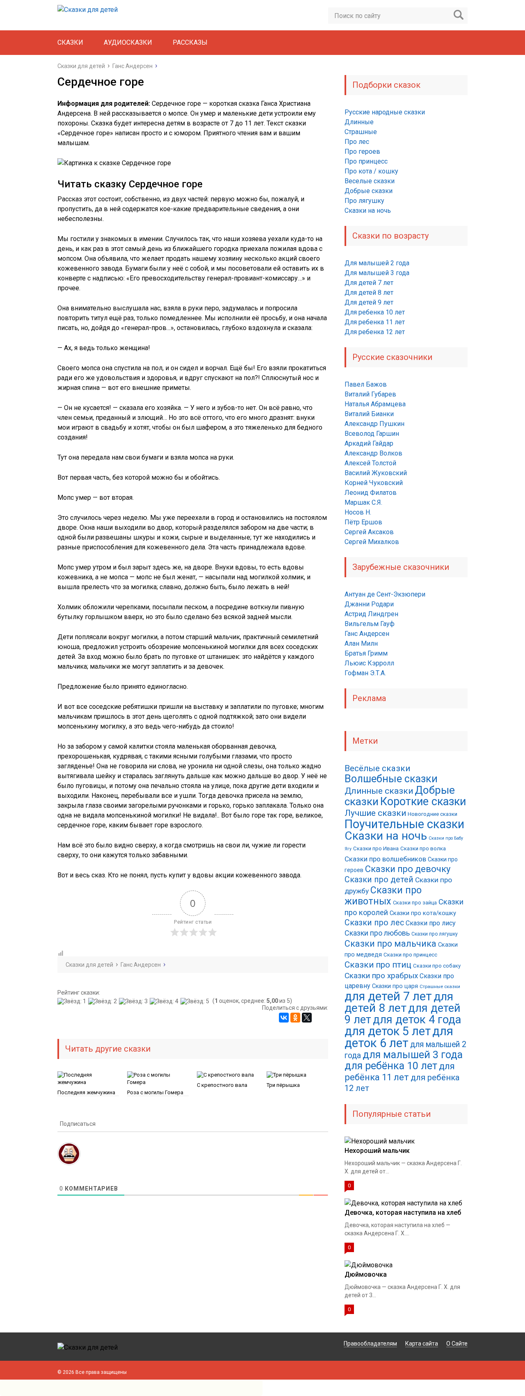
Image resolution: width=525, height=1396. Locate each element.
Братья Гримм (366, 653)
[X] (307, 1018)
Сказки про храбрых (381, 975)
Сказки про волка (423, 848)
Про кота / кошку (371, 171)
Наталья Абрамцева (375, 404)
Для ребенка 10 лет (375, 312)
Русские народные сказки (385, 112)
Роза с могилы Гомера (155, 1092)
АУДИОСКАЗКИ (128, 42)
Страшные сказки (440, 986)
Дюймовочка (366, 1274)
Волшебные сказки (391, 779)
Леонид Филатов (371, 492)
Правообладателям (370, 1343)
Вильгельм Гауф (370, 624)
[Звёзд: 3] (134, 1001)
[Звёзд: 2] (103, 1001)
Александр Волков (373, 453)
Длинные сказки (379, 791)
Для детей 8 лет (369, 292)
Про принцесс (366, 161)
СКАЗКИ (70, 42)
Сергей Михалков (372, 542)
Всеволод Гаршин (372, 433)
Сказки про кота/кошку (423, 913)
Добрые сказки (369, 191)
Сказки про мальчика (390, 943)
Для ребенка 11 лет (375, 322)
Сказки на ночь (368, 210)
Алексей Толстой (370, 463)
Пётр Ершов (363, 522)
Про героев (362, 151)
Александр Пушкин (374, 424)
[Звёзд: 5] (195, 1001)
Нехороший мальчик (377, 1151)
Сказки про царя (395, 986)
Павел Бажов (366, 384)
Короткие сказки (423, 801)
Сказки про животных (383, 895)
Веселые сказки (370, 181)
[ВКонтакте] (284, 1018)
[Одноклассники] (295, 1018)
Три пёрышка (283, 1085)
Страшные (361, 132)
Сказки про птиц (378, 965)
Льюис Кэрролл (369, 663)
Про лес (357, 142)
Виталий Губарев (370, 394)
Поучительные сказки (404, 824)
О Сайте (457, 1343)
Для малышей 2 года (377, 263)
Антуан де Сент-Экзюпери (385, 594)
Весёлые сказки (377, 768)
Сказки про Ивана (376, 848)
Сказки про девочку (407, 869)
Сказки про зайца (415, 903)
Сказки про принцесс (410, 955)
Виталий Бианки (369, 414)
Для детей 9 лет (369, 302)
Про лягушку (364, 201)
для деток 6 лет (399, 1037)
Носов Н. (358, 512)
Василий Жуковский (376, 473)
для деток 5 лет (388, 1031)
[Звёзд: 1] (72, 1001)
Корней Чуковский (374, 483)
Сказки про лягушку (434, 934)
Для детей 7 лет (369, 283)
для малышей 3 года (413, 1055)
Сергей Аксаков (369, 532)
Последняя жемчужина (86, 1092)
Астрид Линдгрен (371, 614)
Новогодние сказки (432, 814)
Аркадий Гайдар (369, 443)
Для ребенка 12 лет (375, 332)
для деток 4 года (417, 1019)
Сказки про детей (379, 879)
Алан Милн (361, 643)
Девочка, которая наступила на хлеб (403, 1212)
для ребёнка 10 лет (391, 1066)
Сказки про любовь (377, 933)
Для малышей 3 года (377, 273)
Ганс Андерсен (367, 634)
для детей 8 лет (399, 1002)
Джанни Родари (369, 604)
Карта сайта (421, 1343)
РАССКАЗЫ (190, 42)
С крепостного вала (222, 1085)
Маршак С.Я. (363, 502)
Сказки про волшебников (385, 859)
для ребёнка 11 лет (400, 1071)
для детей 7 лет (388, 996)
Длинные (359, 122)
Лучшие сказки (375, 813)
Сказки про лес (374, 922)
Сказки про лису (431, 923)
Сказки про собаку (437, 966)
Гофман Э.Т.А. (365, 673)
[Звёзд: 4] (165, 1001)
